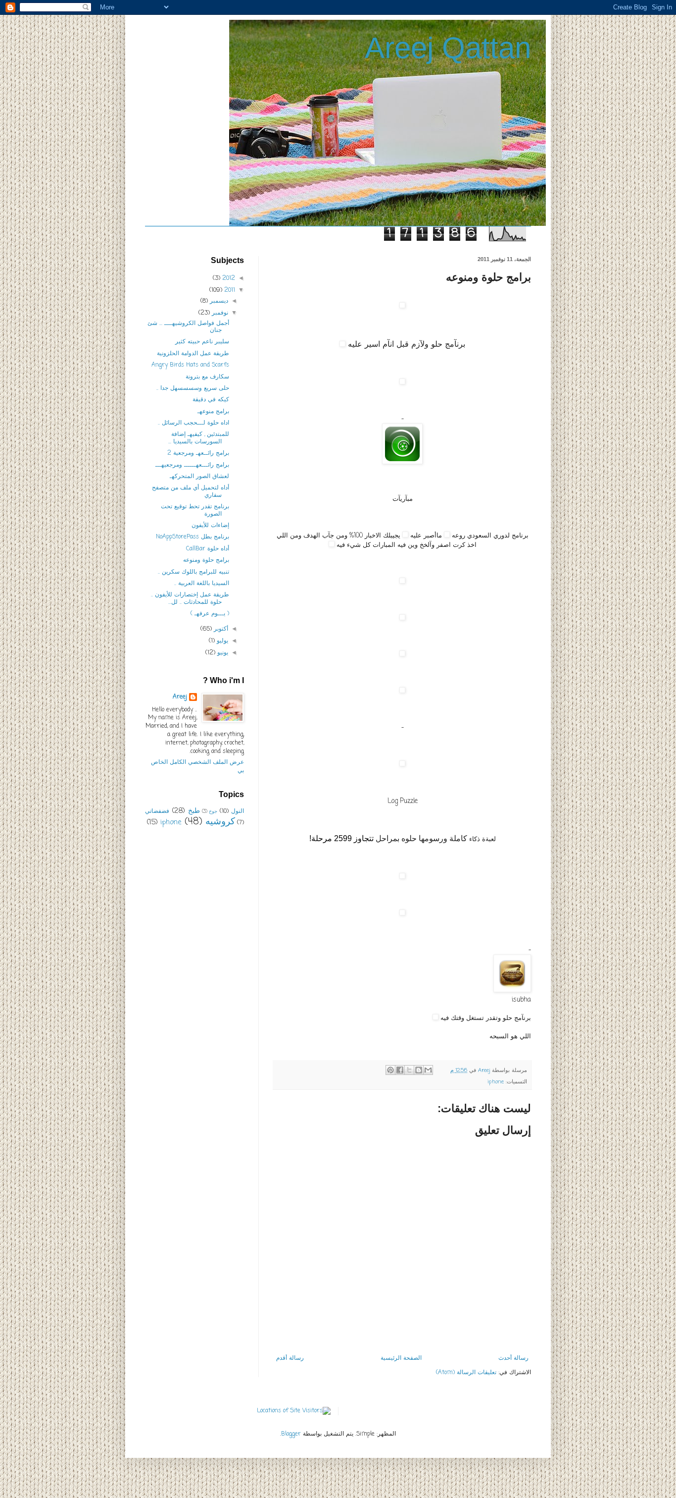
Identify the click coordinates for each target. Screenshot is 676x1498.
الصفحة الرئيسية (401, 1358)
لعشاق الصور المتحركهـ (199, 476)
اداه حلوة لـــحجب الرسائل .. (193, 423)
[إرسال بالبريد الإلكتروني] (428, 1070)
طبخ (194, 810)
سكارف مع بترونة (207, 377)
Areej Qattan (448, 47)
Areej (180, 697)
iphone (495, 1082)
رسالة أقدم (290, 1358)
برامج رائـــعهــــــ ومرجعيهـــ (192, 465)
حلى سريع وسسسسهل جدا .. (192, 388)
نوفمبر (219, 313)
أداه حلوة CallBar (207, 548)
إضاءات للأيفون (210, 525)
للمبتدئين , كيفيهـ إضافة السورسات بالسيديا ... (198, 438)
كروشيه (220, 821)
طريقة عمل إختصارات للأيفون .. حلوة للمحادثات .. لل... (190, 598)
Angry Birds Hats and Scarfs (190, 365)
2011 (228, 290)
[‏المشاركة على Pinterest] (390, 1070)
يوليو (221, 641)
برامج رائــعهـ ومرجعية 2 (198, 453)
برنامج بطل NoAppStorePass (192, 537)
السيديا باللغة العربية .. (201, 583)
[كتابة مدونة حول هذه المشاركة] (419, 1070)
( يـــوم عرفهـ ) (210, 613)
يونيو (221, 652)
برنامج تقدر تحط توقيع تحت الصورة (195, 510)
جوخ (213, 811)
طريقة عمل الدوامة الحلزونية (193, 353)
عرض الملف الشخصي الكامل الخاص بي (197, 766)
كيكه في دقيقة (211, 399)
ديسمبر (218, 301)
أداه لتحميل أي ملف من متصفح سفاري (190, 491)
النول (237, 811)
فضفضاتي (157, 811)
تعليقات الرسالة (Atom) (466, 1372)
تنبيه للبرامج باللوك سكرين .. (193, 572)
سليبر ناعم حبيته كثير (202, 341)
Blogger (291, 1434)
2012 (227, 278)
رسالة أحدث (513, 1358)
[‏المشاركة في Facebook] (400, 1070)
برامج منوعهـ (213, 411)
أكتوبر (220, 629)
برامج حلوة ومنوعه (206, 560)
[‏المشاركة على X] (409, 1070)
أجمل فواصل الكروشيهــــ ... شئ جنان (188, 327)
